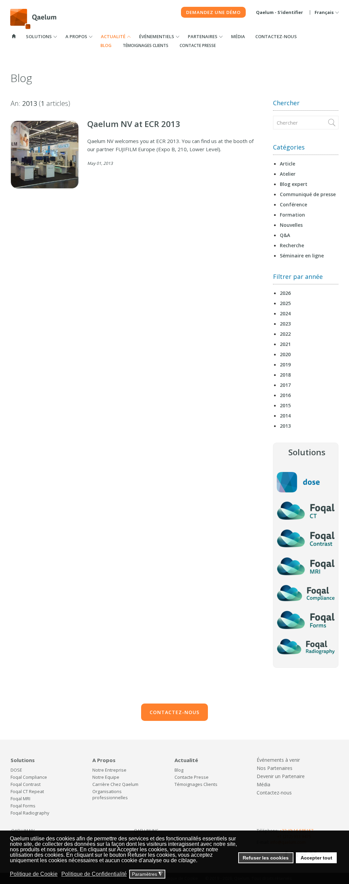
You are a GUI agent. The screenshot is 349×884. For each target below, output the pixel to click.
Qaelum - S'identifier (279, 12)
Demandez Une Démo (213, 12)
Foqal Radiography (30, 813)
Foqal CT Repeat (27, 791)
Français (324, 12)
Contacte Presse (198, 45)
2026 (285, 293)
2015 (285, 405)
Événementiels (156, 36)
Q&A (285, 235)
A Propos (76, 36)
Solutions (39, 36)
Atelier (287, 174)
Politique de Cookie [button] (34, 874)
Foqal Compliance (29, 777)
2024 (285, 313)
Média (238, 36)
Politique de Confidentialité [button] (94, 874)
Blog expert (293, 184)
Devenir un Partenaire (281, 776)
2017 (285, 385)
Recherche (292, 245)
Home (14, 36)
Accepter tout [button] (316, 858)
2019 (285, 364)
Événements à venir (278, 760)
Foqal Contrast (26, 784)
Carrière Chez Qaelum (115, 784)
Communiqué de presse (308, 194)
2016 (285, 395)
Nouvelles (291, 225)
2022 (285, 334)
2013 (285, 426)
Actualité (113, 36)
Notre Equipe (105, 777)
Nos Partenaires (274, 768)
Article (287, 163)
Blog (106, 45)
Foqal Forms (23, 806)
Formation (292, 214)
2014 (285, 415)
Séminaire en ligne (302, 255)
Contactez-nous (276, 36)
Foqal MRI (20, 798)
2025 (285, 303)
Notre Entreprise (109, 770)
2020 (285, 354)
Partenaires (202, 36)
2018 (285, 375)
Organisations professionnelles (110, 794)
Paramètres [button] (147, 874)
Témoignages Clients (145, 45)
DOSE (16, 770)
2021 (285, 344)
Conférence (293, 204)
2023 (285, 323)
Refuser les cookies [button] (266, 858)
